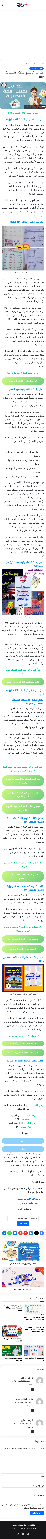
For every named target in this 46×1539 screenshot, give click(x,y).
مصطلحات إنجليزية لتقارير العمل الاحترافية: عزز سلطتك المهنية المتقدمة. (34, 1329)
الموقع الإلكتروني (39, 1495)
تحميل (23, 1141)
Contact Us (14, 1528)
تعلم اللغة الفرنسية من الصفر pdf (34, 1359)
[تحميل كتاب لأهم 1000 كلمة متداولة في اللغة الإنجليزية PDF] (34, 1309)
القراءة (23, 1149)
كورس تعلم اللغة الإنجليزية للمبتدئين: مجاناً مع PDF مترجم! (13, 1308)
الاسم (42, 1476)
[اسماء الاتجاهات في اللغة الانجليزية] (12, 1350)
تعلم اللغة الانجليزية (30, 63)
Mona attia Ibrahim (24, 1399)
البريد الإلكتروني (38, 1486)
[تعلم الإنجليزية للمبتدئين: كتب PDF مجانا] (12, 1331)
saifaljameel (27, 1378)
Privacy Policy (31, 1528)
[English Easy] (23, 5)
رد (32, 1389)
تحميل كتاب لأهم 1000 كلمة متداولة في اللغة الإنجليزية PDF (34, 1319)
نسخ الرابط (23, 1223)
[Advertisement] (23, 35)
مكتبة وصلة (38, 508)
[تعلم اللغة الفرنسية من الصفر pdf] (34, 1350)
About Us (22, 1528)
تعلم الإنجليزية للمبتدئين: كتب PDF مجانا (12, 1339)
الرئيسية (39, 63)
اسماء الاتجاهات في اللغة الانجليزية (13, 1359)
